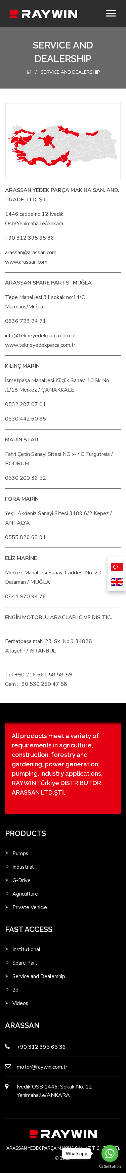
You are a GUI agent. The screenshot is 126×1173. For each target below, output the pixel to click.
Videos (20, 1003)
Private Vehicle (29, 907)
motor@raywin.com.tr (42, 1067)
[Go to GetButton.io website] (110, 1166)
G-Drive (21, 880)
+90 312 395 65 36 (41, 1047)
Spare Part (24, 963)
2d (15, 990)
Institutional (26, 949)
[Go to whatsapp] (109, 1153)
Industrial (23, 867)
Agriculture (25, 894)
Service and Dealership (38, 976)
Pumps (20, 853)
